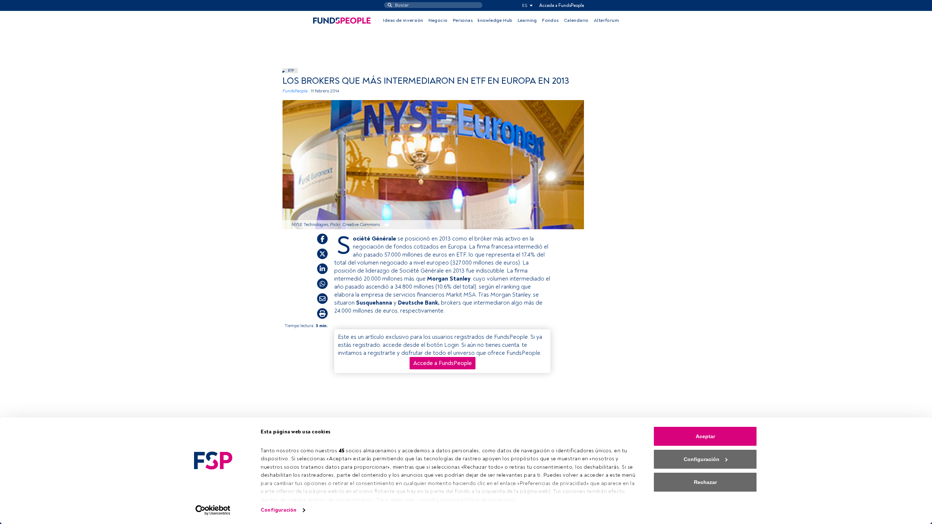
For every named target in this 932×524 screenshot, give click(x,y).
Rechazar (705, 482)
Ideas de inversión (403, 20)
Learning (527, 20)
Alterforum (606, 20)
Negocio (438, 20)
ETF (291, 70)
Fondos (550, 20)
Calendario (576, 20)
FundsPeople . (296, 91)
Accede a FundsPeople (561, 5)
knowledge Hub (495, 20)
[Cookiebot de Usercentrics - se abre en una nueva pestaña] (213, 510)
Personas (463, 20)
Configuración (278, 510)
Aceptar (705, 436)
